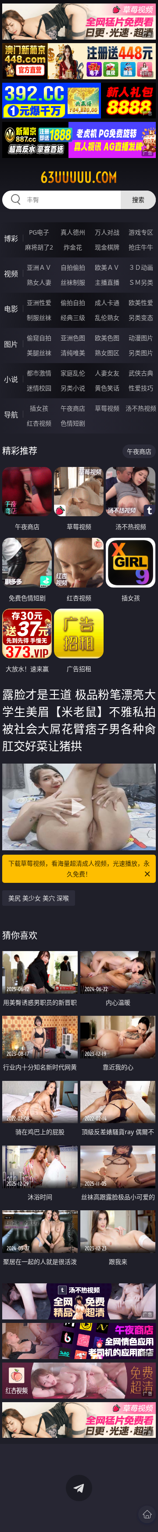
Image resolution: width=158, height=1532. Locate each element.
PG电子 (39, 232)
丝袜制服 (73, 282)
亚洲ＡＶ (39, 267)
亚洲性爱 (39, 302)
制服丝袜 (39, 317)
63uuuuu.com (78, 177)
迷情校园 (39, 388)
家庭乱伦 (73, 373)
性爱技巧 (141, 388)
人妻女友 (107, 373)
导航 (11, 414)
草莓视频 (107, 408)
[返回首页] (147, 1514)
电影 (11, 309)
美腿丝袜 (39, 353)
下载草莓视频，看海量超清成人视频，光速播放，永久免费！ (79, 868)
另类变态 (141, 317)
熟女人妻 (39, 282)
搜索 (138, 199)
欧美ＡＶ (107, 267)
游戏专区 (141, 232)
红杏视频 (39, 423)
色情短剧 (73, 423)
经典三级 (73, 317)
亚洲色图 (73, 338)
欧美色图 (107, 338)
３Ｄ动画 (141, 267)
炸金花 (73, 247)
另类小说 (73, 388)
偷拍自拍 (73, 302)
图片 (11, 344)
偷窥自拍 (39, 338)
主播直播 (107, 282)
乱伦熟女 (107, 317)
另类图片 (141, 353)
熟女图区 (107, 353)
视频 (11, 274)
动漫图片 (141, 338)
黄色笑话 (107, 388)
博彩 (11, 238)
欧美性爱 (141, 302)
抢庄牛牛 (141, 247)
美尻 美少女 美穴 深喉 (38, 898)
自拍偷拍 (73, 267)
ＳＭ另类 (141, 282)
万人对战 (107, 232)
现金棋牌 (107, 247)
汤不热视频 (141, 408)
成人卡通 (107, 302)
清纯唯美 (73, 353)
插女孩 (39, 408)
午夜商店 (73, 408)
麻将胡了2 (39, 247)
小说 (11, 379)
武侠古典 (141, 373)
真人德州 (73, 232)
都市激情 (39, 373)
